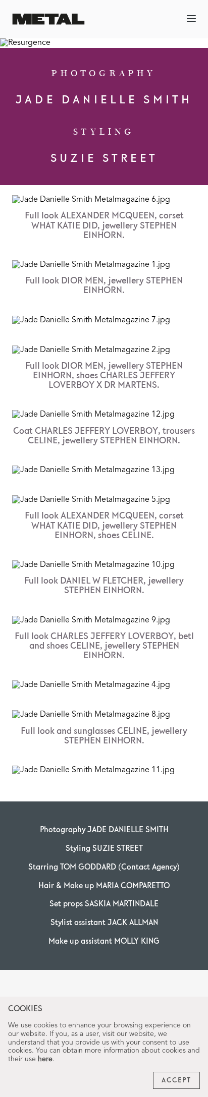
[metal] (48, 19)
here (45, 1059)
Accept (176, 1080)
